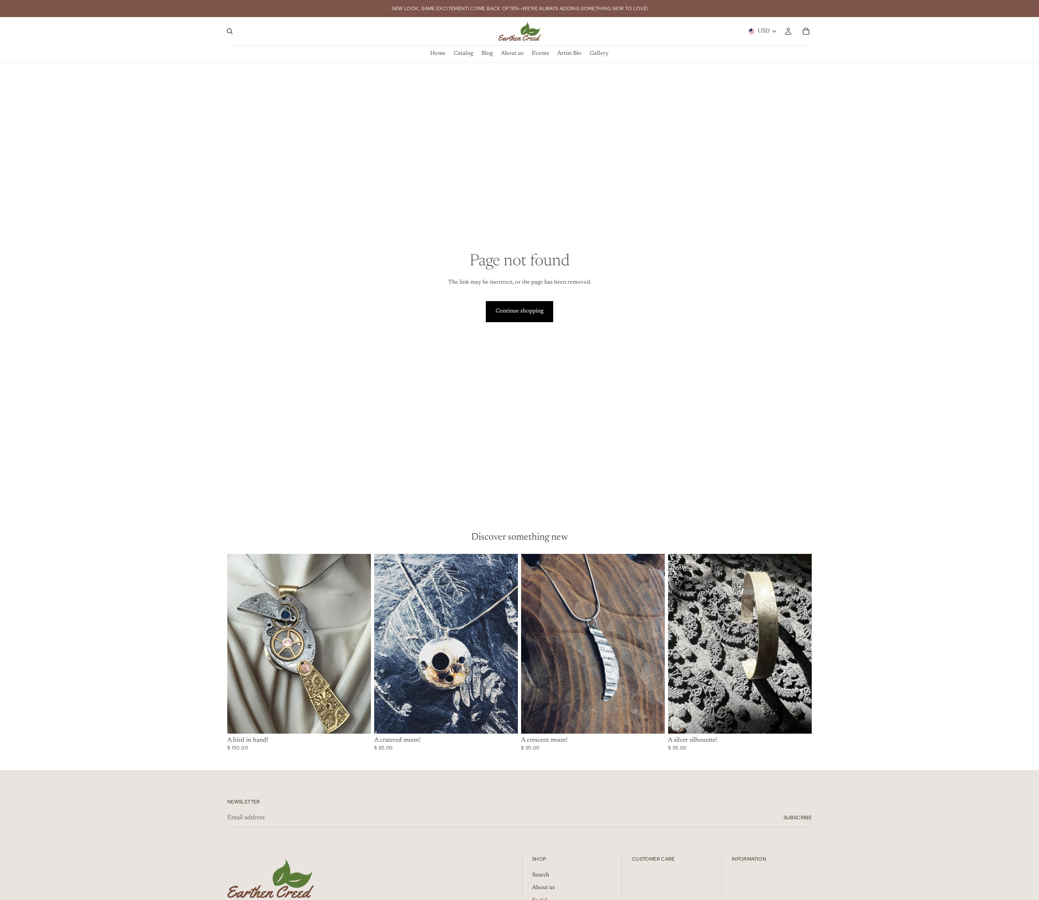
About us (543, 888)
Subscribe (798, 817)
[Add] (358, 721)
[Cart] (806, 31)
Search (540, 875)
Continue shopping (519, 311)
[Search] (230, 31)
